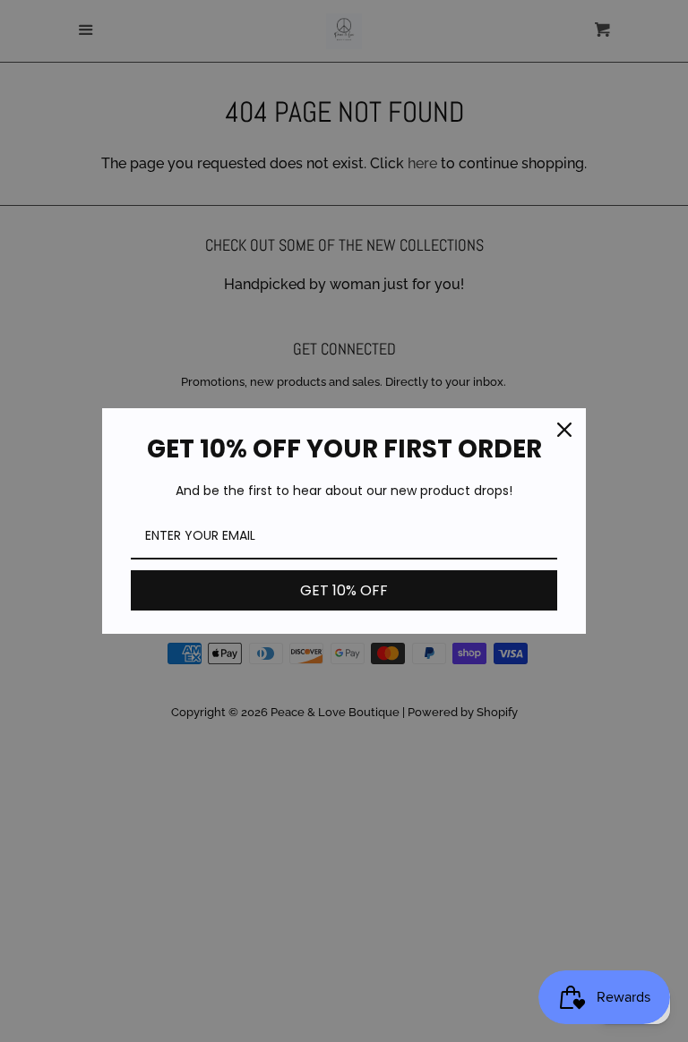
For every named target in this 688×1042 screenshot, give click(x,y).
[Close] (564, 429)
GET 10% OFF (344, 590)
